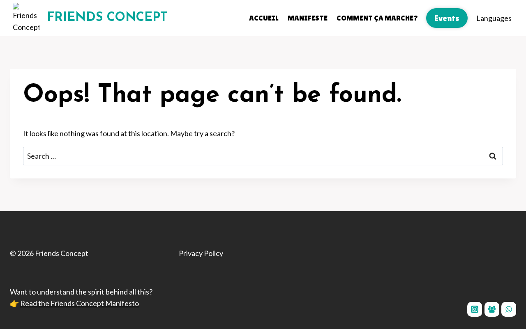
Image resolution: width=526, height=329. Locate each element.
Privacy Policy (201, 253)
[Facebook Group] (491, 309)
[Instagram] (474, 309)
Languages (494, 18)
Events (446, 18)
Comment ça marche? (377, 18)
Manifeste (308, 18)
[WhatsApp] (508, 309)
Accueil (264, 18)
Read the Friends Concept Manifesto (79, 303)
